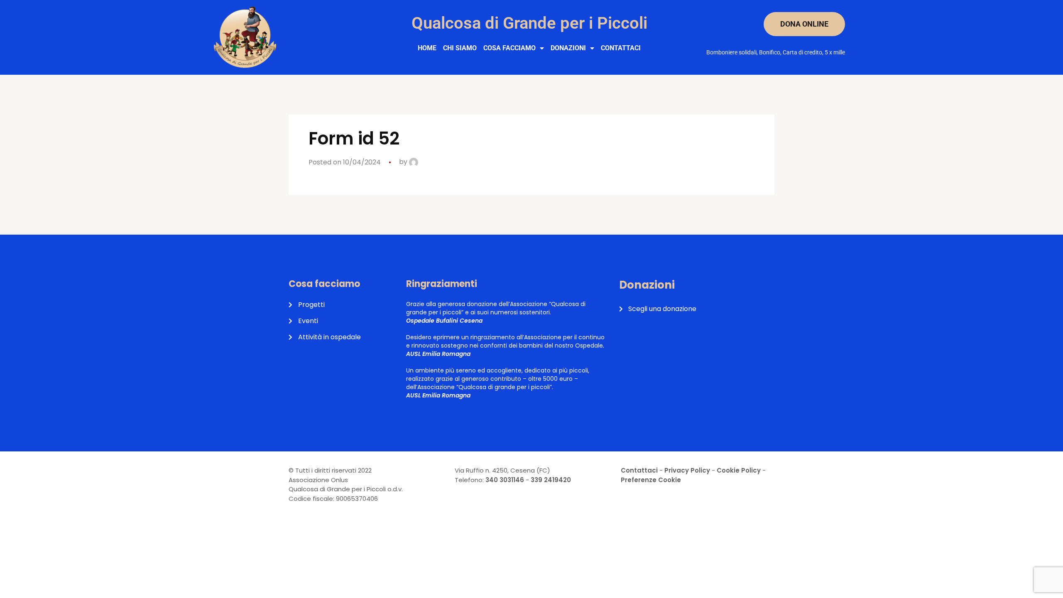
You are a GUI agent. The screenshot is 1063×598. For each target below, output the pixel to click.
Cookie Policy (739, 470)
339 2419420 (551, 479)
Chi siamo (460, 48)
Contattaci (621, 48)
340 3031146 (504, 479)
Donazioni (568, 48)
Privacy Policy (687, 470)
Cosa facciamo (509, 48)
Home (427, 48)
